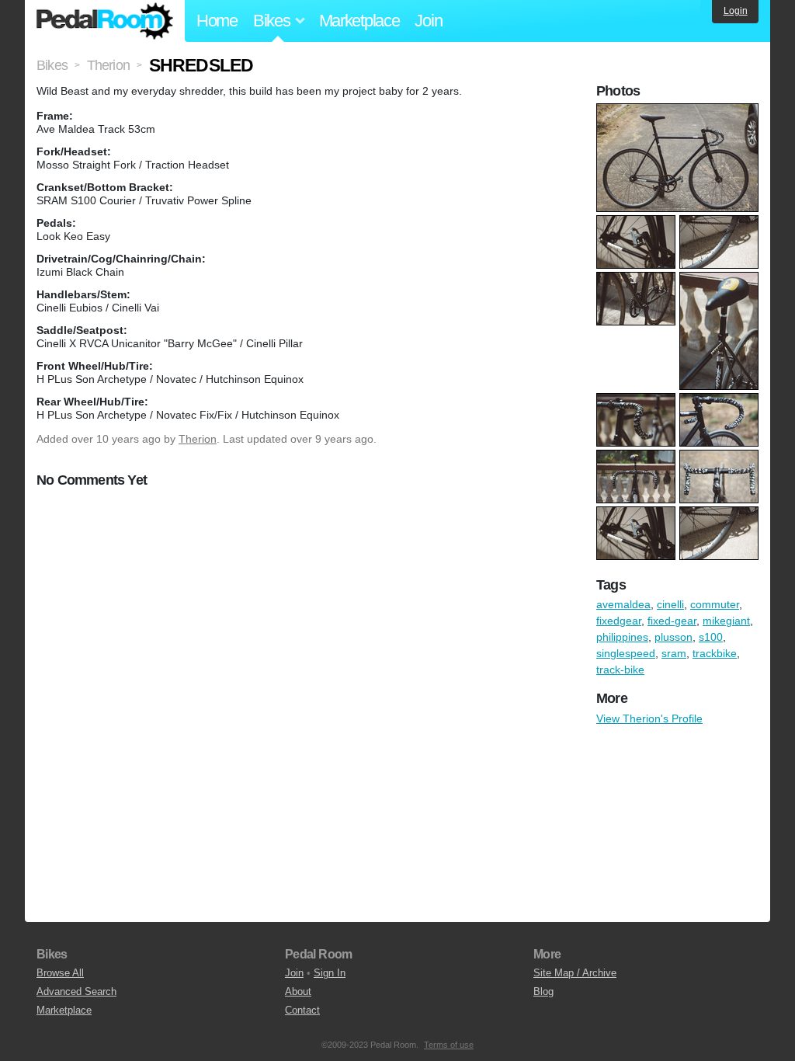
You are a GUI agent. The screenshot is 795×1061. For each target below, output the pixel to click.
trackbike (715, 653)
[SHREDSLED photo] (679, 111)
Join (428, 20)
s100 (711, 637)
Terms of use (449, 1044)
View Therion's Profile (649, 718)
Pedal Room (104, 21)
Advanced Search (76, 991)
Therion (198, 439)
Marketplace (359, 20)
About (298, 991)
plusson (673, 637)
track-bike (620, 669)
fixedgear (618, 620)
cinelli (670, 604)
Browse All (60, 973)
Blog (543, 991)
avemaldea (623, 604)
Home (217, 20)
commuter (714, 604)
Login (736, 10)
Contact (302, 1010)
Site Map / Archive (574, 973)
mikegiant (726, 620)
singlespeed (625, 653)
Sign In (329, 973)
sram (673, 653)
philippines (622, 637)
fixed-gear (671, 620)
